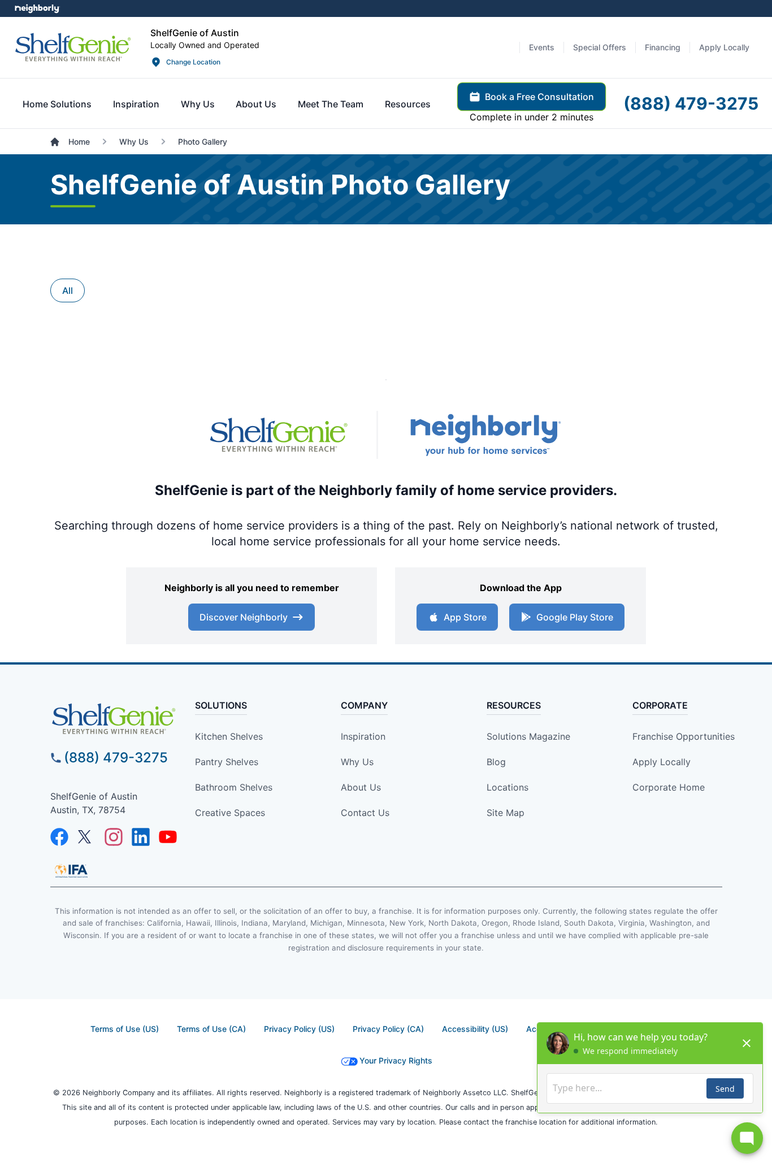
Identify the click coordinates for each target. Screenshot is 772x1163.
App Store (465, 617)
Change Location (193, 62)
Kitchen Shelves (229, 736)
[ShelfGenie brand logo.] (73, 47)
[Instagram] (114, 837)
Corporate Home (668, 787)
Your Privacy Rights (395, 1060)
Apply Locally (661, 761)
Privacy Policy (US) (299, 1029)
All (67, 290)
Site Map (505, 812)
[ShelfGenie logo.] (278, 435)
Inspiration (363, 736)
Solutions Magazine (528, 736)
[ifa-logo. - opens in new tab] (71, 871)
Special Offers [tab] (599, 47)
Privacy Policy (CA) (388, 1029)
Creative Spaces (230, 812)
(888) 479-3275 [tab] (690, 103)
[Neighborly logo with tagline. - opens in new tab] (485, 434)
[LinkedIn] (141, 837)
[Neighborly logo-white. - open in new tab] (37, 8)
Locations (507, 787)
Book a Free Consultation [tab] (539, 96)
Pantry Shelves (226, 761)
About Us (361, 787)
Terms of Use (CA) (211, 1029)
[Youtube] (168, 837)
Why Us (357, 761)
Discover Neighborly (243, 617)
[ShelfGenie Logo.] (113, 719)
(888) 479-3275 (116, 757)
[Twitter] (86, 837)
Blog (496, 761)
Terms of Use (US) (124, 1029)
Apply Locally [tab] (724, 47)
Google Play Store (574, 617)
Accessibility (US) (475, 1029)
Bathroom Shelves (233, 787)
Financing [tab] (662, 47)
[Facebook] (59, 837)
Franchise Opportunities (683, 736)
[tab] (57, 104)
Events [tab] (541, 47)
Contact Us (365, 812)
